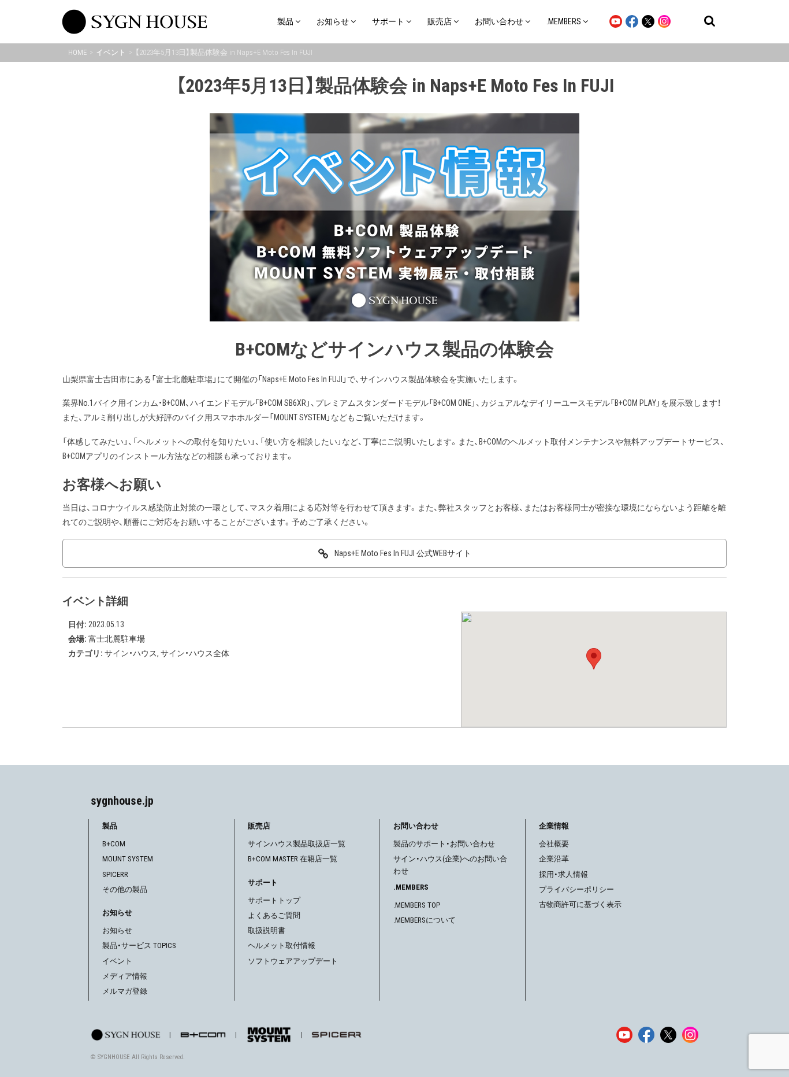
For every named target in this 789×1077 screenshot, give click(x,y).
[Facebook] (646, 1035)
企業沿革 (554, 858)
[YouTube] (624, 1035)
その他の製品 (124, 889)
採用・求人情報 (563, 874)
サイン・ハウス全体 (195, 653)
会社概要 (554, 843)
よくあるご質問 (274, 915)
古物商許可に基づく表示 (580, 904)
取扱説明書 (266, 930)
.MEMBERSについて (424, 920)
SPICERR (115, 874)
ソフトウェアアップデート (293, 961)
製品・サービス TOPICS (139, 945)
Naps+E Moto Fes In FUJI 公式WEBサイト (402, 553)
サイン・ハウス (131, 653)
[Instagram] (690, 1035)
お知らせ (117, 930)
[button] (593, 658)
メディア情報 (124, 976)
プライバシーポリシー (576, 889)
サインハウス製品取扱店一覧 (296, 843)
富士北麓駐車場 (116, 638)
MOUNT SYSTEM (127, 858)
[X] (668, 1035)
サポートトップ (274, 900)
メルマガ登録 (124, 991)
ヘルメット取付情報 (281, 945)
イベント (117, 961)
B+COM (113, 843)
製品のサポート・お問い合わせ (444, 843)
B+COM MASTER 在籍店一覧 (292, 858)
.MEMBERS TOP (416, 905)
